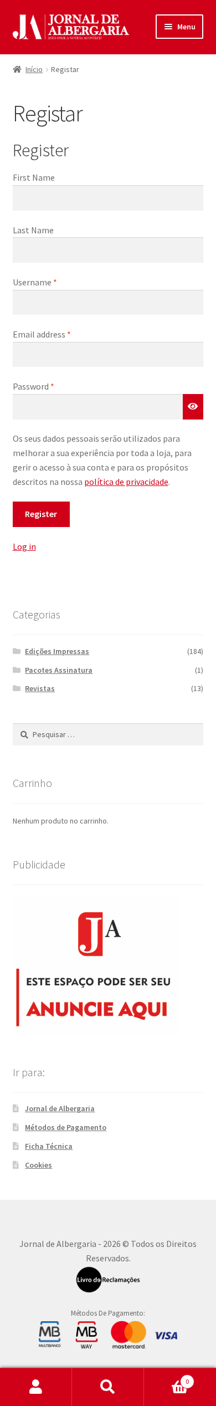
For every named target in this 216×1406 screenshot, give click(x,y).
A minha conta (36, 1387)
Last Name (33, 230)
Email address (42, 334)
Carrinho (166, 1377)
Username (35, 282)
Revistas (40, 688)
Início (34, 69)
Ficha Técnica (49, 1146)
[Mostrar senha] (193, 407)
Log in (24, 546)
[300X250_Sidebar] (108, 965)
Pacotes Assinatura (58, 670)
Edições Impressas (57, 651)
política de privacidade (126, 481)
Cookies (38, 1165)
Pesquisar (108, 1387)
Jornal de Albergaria (60, 1108)
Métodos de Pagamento (65, 1127)
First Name (34, 177)
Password (33, 386)
